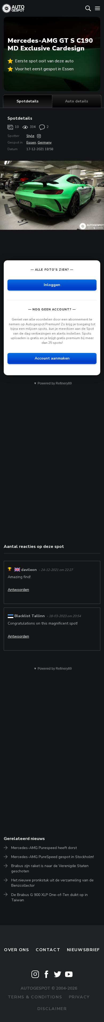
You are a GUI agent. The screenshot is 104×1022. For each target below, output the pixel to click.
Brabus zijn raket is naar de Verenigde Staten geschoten (50, 868)
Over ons (16, 950)
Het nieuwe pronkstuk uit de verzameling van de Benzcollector (52, 883)
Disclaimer (52, 1009)
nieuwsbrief (83, 950)
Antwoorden (18, 589)
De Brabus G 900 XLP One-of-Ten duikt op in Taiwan (49, 897)
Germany (44, 142)
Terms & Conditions (35, 997)
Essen (31, 142)
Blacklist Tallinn (29, 615)
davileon (29, 569)
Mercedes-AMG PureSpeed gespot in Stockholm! (52, 856)
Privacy (79, 997)
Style (30, 136)
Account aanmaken (52, 358)
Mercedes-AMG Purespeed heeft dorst (44, 847)
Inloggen (52, 284)
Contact (48, 950)
